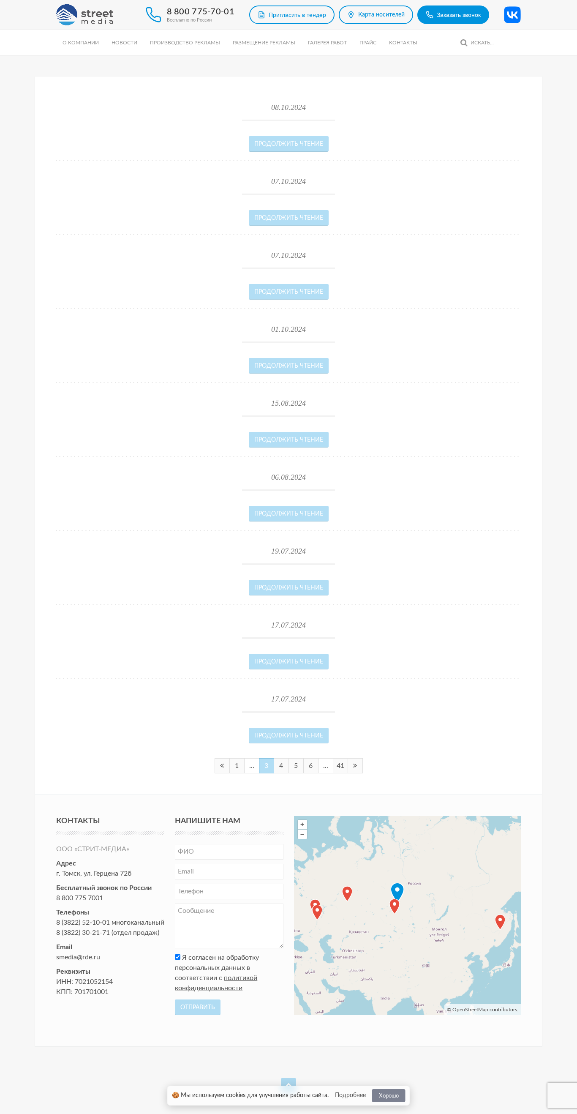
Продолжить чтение (288, 144)
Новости (124, 42)
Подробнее (350, 1095)
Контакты (403, 42)
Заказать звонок (459, 14)
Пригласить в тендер (297, 14)
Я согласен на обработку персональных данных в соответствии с (217, 972)
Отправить (197, 1007)
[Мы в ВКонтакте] (512, 14)
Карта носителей (381, 15)
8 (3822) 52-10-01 (83, 922)
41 (340, 765)
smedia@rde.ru (78, 957)
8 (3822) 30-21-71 (83, 932)
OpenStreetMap (470, 1009)
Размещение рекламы (264, 42)
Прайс (367, 42)
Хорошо (389, 1095)
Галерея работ (327, 42)
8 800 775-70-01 (201, 12)
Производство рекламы (185, 42)
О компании (81, 42)
